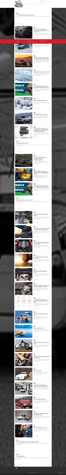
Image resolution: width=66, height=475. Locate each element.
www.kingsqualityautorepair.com (34, 472)
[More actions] (49, 13)
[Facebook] (16, 468)
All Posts (16, 9)
